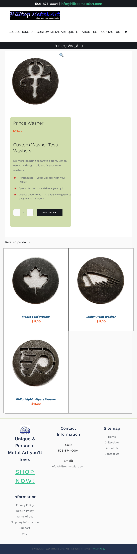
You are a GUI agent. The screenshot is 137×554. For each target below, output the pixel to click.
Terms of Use (25, 516)
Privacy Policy (25, 505)
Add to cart (50, 212)
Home (112, 436)
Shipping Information (25, 522)
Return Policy (25, 510)
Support (25, 527)
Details (47, 281)
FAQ (25, 533)
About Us (112, 448)
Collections (112, 442)
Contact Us (112, 453)
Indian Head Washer (101, 316)
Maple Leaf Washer (36, 316)
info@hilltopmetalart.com (81, 4)
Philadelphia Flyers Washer (36, 399)
